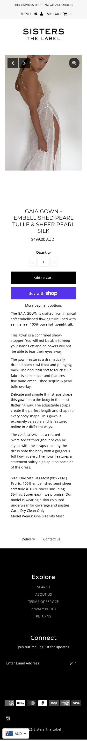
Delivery (28, 539)
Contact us (51, 539)
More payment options (43, 305)
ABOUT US (43, 594)
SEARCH (43, 587)
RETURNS (43, 616)
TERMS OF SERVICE (43, 601)
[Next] (24, 63)
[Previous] (12, 63)
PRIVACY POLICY (43, 609)
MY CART (59, 14)
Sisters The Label (47, 729)
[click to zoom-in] (74, 63)
